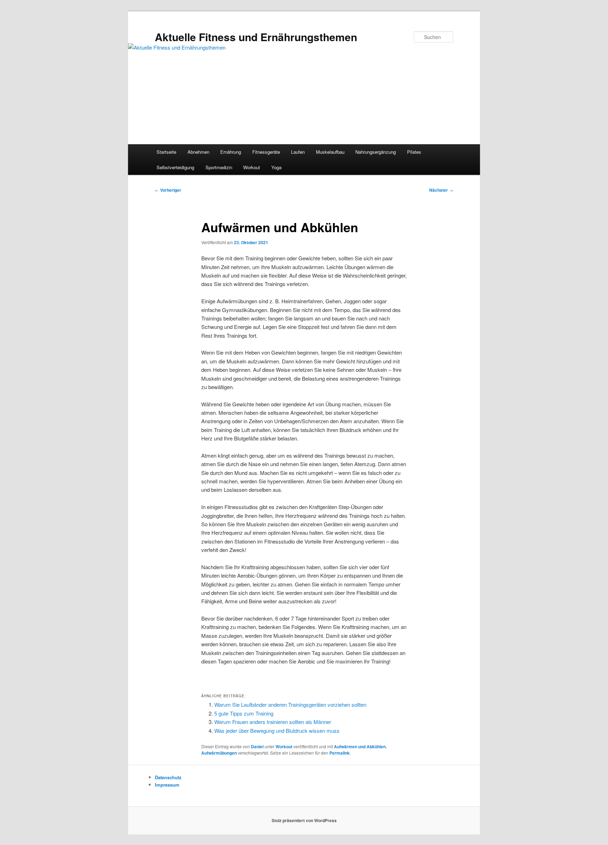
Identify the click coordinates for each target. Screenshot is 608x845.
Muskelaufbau (330, 151)
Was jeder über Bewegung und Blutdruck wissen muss (277, 730)
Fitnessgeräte (266, 151)
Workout (251, 167)
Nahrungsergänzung (375, 151)
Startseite (166, 151)
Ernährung (230, 151)
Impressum (167, 784)
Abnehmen (198, 151)
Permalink (339, 753)
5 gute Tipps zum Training (243, 713)
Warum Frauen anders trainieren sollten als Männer (272, 721)
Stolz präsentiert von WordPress (304, 820)
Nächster (441, 190)
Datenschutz (168, 777)
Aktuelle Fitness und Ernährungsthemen (256, 36)
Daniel (257, 746)
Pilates (414, 151)
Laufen (298, 151)
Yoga (276, 167)
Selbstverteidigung (175, 167)
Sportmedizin (218, 167)
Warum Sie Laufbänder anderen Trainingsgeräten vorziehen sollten (290, 704)
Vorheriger (168, 190)
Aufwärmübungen (219, 753)
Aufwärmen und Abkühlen (360, 746)
